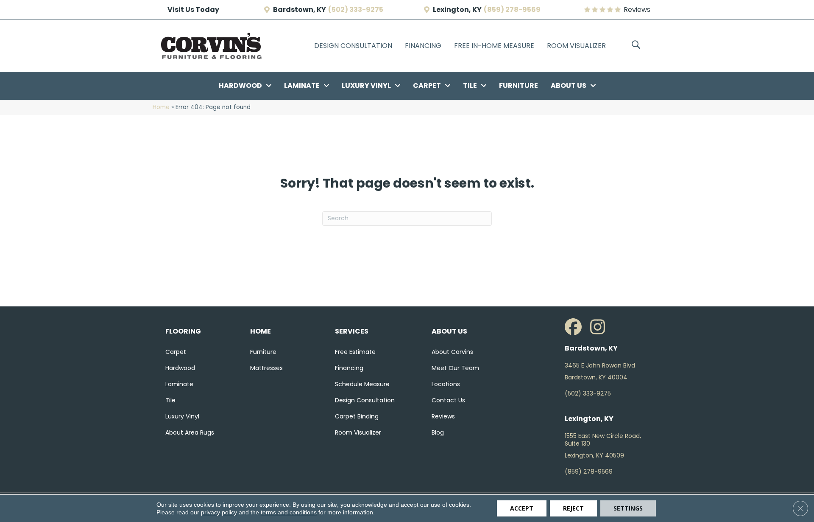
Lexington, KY (457, 9)
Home (161, 107)
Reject (573, 508)
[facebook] (575, 327)
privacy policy (219, 512)
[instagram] (600, 327)
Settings (628, 508)
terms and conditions (289, 512)
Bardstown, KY (299, 9)
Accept (521, 508)
